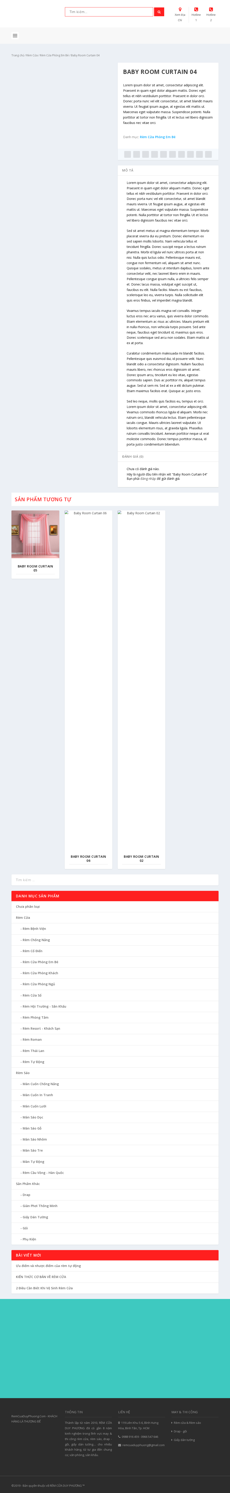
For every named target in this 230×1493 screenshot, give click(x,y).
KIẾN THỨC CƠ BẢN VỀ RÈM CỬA (41, 1277)
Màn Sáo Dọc (33, 1117)
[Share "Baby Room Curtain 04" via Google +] (145, 154)
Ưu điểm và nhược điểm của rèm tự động (48, 1266)
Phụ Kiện (29, 1239)
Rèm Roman (32, 1039)
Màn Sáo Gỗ (32, 1128)
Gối (25, 1228)
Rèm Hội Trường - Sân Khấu (44, 1006)
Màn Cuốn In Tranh (38, 1095)
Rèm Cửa (32, 55)
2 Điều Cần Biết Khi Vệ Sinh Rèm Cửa (44, 1288)
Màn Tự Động (33, 1161)
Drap (26, 1195)
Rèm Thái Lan (33, 1051)
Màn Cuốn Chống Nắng (41, 1084)
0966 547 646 (149, 1437)
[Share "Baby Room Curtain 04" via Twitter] (136, 154)
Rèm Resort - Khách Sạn (41, 1028)
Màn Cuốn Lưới (34, 1106)
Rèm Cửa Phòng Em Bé (54, 55)
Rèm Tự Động (33, 1062)
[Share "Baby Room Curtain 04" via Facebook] (127, 154)
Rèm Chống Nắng (36, 940)
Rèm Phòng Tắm (36, 1017)
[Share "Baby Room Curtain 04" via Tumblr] (154, 154)
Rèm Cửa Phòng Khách (40, 973)
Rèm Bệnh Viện (34, 928)
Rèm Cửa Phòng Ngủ (39, 984)
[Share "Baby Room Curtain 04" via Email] (199, 154)
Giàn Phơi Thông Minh (40, 1206)
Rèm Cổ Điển (32, 951)
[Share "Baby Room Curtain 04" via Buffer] (181, 154)
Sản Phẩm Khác (28, 1184)
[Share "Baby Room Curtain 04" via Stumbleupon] (190, 154)
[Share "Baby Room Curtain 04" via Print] (208, 154)
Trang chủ (17, 55)
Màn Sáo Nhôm (35, 1139)
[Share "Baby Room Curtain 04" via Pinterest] (163, 154)
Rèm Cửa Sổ (32, 995)
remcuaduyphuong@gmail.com (143, 1445)
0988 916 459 (130, 1437)
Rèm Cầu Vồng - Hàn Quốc (43, 1173)
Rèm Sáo (23, 1073)
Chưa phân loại (28, 906)
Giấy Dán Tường (35, 1217)
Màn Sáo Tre (33, 1150)
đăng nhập (148, 478)
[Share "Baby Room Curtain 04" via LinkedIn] (172, 154)
